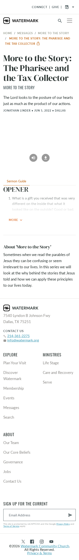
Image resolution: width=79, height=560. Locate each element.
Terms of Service (11, 526)
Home (7, 33)
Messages (25, 33)
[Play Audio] (33, 156)
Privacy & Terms (39, 553)
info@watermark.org (23, 340)
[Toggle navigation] (69, 20)
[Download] (46, 156)
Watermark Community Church (45, 546)
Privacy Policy (63, 523)
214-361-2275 (18, 335)
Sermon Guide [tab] (16, 181)
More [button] (16, 220)
